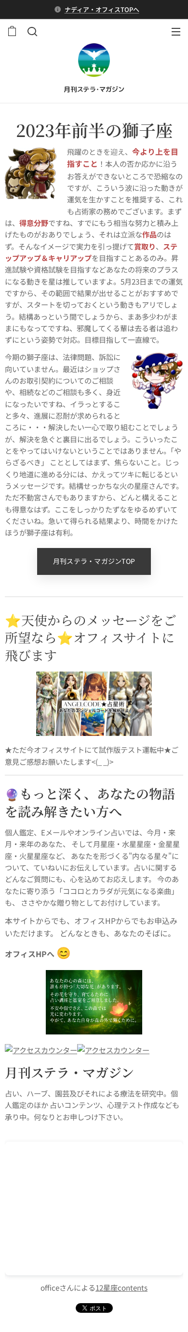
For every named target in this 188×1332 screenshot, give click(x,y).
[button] (31, 31)
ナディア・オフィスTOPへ (102, 9)
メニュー (176, 31)
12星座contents (121, 1287)
